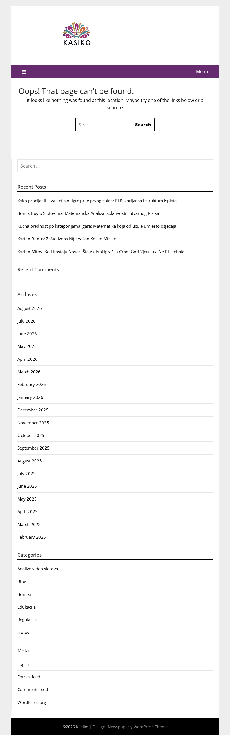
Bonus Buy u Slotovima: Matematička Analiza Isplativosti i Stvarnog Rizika (88, 213)
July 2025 (26, 473)
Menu (202, 71)
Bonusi (24, 594)
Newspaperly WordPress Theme (138, 726)
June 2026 (27, 333)
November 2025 (33, 422)
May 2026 (27, 346)
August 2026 (29, 308)
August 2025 (29, 461)
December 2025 (33, 410)
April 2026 (27, 359)
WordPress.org (31, 702)
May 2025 (27, 499)
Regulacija (27, 619)
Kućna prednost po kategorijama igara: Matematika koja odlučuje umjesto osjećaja (96, 226)
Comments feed (32, 689)
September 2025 (33, 448)
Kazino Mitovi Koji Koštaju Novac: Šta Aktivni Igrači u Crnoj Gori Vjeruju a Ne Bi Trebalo (101, 251)
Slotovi (24, 632)
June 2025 (27, 486)
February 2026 (31, 384)
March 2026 (29, 372)
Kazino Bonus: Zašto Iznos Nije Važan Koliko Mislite (66, 238)
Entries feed (28, 677)
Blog (21, 581)
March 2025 (29, 524)
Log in (23, 664)
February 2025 (31, 537)
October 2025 (30, 435)
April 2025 (27, 511)
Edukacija (26, 607)
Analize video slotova (37, 568)
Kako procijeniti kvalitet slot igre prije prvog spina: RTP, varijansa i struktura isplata (97, 200)
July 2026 (26, 321)
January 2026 (30, 397)
